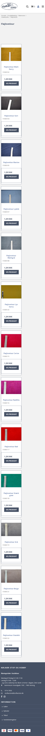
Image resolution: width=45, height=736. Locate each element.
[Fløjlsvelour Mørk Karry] (11, 54)
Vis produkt (11, 83)
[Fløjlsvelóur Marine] (11, 150)
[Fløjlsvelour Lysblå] (11, 196)
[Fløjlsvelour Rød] (11, 434)
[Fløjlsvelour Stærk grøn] (11, 481)
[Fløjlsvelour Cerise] (11, 341)
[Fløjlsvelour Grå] (11, 529)
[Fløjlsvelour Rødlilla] (11, 387)
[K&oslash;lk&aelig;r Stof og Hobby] (11, 6)
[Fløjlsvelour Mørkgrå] (11, 243)
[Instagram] (4, 696)
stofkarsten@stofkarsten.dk (14, 693)
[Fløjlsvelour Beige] (11, 576)
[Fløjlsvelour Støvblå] (11, 623)
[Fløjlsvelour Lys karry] (11, 292)
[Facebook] (1, 696)
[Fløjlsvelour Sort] (11, 103)
